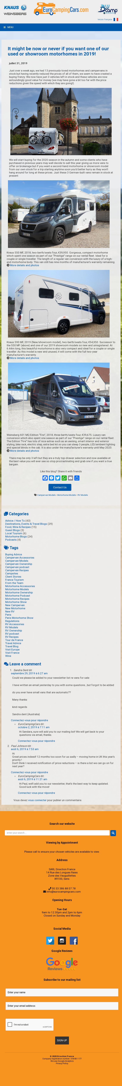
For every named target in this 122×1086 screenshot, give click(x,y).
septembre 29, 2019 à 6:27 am (29, 673)
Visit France (12, 652)
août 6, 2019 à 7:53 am (25, 749)
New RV (9, 611)
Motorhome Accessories (20, 586)
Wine (8, 655)
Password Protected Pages (59, 1083)
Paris (8, 614)
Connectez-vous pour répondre (29, 720)
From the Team (14, 583)
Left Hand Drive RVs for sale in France (30, 1080)
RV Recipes (12, 636)
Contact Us (60, 487)
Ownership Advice (89, 1080)
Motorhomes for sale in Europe (70, 1080)
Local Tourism (13, 533)
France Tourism (14, 579)
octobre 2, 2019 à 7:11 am (34, 727)
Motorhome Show (16, 602)
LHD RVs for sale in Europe (55, 1080)
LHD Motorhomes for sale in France (50, 1080)
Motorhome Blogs (16, 536)
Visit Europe (12, 649)
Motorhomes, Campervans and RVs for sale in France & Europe (72, 1083)
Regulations (12, 621)
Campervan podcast (17, 567)
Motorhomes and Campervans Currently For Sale (64, 1080)
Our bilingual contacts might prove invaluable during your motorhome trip (46, 1083)
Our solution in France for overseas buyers (54, 1083)
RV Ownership (13, 630)
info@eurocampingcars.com (64, 891)
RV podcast (12, 633)
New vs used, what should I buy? (39, 1083)
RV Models (83, 495)
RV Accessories (14, 624)
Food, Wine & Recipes (18, 527)
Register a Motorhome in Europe (87, 1083)
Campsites (11, 573)
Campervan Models (46, 495)
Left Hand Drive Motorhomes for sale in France (19, 1080)
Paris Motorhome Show (19, 617)
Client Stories (13, 576)
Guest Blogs (12, 530)
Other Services (84, 1080)
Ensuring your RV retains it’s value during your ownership (97, 1080)
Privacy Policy (62, 1063)
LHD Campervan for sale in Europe (35, 1080)
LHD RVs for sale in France (59, 1080)
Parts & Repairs (86, 1080)
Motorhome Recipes (17, 598)
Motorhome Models (66, 495)
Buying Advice (13, 554)
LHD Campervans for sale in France (40, 1080)
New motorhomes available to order (80, 1080)
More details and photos (24, 265)
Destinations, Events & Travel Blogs (26, 523)
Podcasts (11, 539)
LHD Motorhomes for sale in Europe (45, 1080)
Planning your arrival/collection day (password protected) (80, 1083)
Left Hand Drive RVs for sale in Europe (24, 1080)
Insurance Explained (113, 1080)
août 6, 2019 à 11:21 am (32, 779)
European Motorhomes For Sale (91, 1083)
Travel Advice (13, 643)
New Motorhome (15, 608)
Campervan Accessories (19, 557)
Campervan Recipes (17, 570)
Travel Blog (11, 646)
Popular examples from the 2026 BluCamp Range (64, 1083)
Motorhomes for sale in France (75, 1080)
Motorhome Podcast (17, 595)
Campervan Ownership (18, 564)
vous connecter (37, 800)
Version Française (105, 19)
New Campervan (15, 605)
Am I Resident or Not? (92, 1080)
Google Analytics (66, 1061)
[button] (113, 833)
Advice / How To (15, 520)
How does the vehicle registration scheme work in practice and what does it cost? (106, 1080)
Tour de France (14, 640)
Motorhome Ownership (19, 592)
